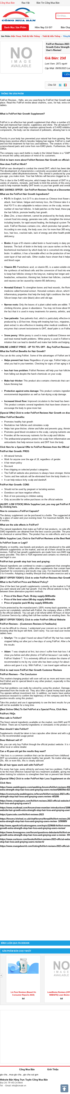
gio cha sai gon (30, 1074)
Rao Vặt (26, 3)
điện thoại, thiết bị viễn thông (25, 36)
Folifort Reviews (37, 370)
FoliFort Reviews (18, 226)
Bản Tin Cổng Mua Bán (48, 3)
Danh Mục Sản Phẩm (15, 27)
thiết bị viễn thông (51, 36)
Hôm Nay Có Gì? (43, 27)
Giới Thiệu (52, 1069)
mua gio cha (15, 1074)
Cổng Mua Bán (7, 3)
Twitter (60, 85)
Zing (65, 85)
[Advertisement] (35, 898)
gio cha (3, 1074)
